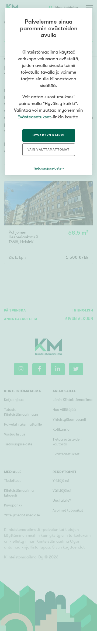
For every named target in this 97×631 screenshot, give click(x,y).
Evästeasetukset (34, 116)
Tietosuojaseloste (47, 168)
